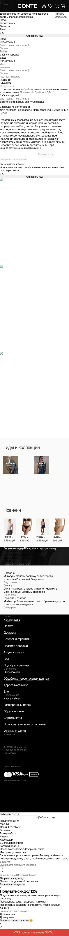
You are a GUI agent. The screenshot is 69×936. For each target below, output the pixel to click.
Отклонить (61, 17)
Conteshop (10, 668)
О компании (12, 672)
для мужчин (25, 554)
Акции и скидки (14, 652)
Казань (4, 836)
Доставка (10, 632)
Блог (7, 691)
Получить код (46, 154)
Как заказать (12, 619)
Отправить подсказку (12, 878)
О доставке (10, 582)
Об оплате (10, 594)
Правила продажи (16, 646)
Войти (3, 51)
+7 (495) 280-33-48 (15, 746)
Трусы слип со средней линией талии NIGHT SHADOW (24, 537)
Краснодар (6, 839)
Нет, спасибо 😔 (24, 920)
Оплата (8, 626)
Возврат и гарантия (16, 639)
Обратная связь (14, 711)
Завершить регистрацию (13, 159)
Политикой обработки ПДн (36, 92)
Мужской (6, 82)
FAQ (6, 659)
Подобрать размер (16, 665)
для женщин (11, 554)
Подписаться (7, 920)
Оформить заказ (34, 849)
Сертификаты (13, 718)
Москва (4, 823)
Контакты (9, 734)
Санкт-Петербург (10, 827)
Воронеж (5, 830)
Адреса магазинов (16, 685)
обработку (28, 89)
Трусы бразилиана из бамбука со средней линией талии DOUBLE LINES (57, 537)
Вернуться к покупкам (12, 884)
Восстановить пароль (12, 101)
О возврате (10, 607)
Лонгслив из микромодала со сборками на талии (8, 537)
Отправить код (34, 35)
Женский (6, 79)
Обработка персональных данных (26, 678)
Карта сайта (12, 698)
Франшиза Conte (15, 731)
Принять (59, 13)
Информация (11, 694)
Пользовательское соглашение (25, 724)
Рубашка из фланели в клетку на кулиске (40, 537)
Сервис (8, 616)
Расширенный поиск (17, 705)
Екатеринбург (8, 833)
